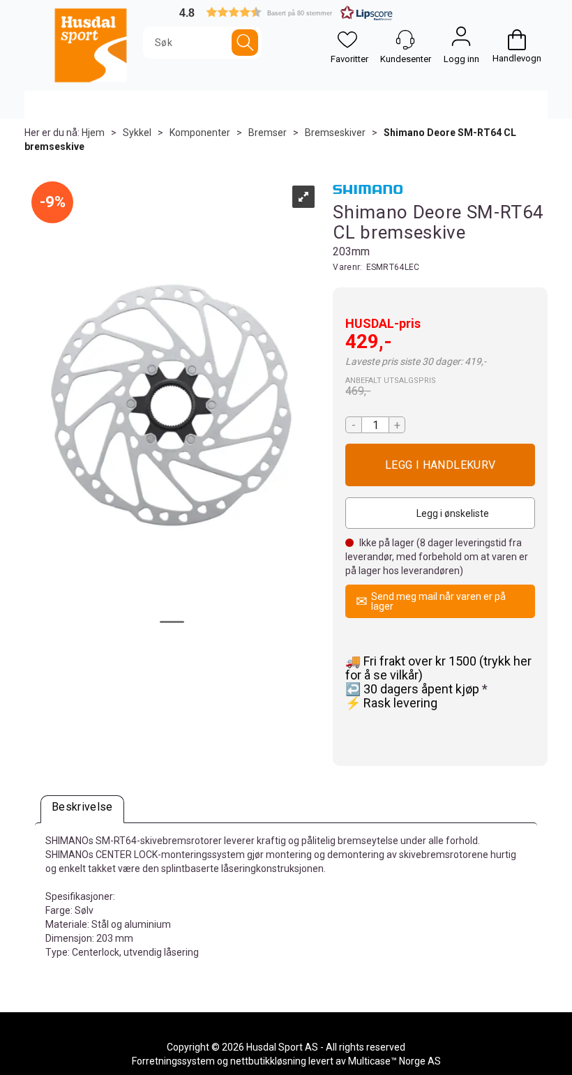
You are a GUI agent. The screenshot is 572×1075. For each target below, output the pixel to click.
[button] (286, 12)
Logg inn (461, 40)
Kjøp (440, 465)
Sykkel (137, 132)
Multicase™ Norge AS (394, 1061)
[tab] (82, 809)
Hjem (93, 132)
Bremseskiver (335, 132)
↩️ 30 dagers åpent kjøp (413, 689)
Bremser (267, 132)
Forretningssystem (173, 1061)
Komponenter (200, 132)
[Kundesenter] (405, 40)
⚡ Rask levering (391, 703)
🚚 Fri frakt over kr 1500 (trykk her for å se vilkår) (438, 668)
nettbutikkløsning (268, 1061)
